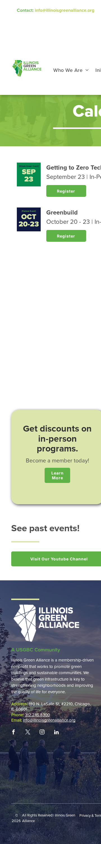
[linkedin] (56, 732)
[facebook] (13, 732)
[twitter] (27, 732)
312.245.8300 (37, 714)
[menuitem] (71, 70)
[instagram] (42, 732)
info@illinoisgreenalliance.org (64, 10)
